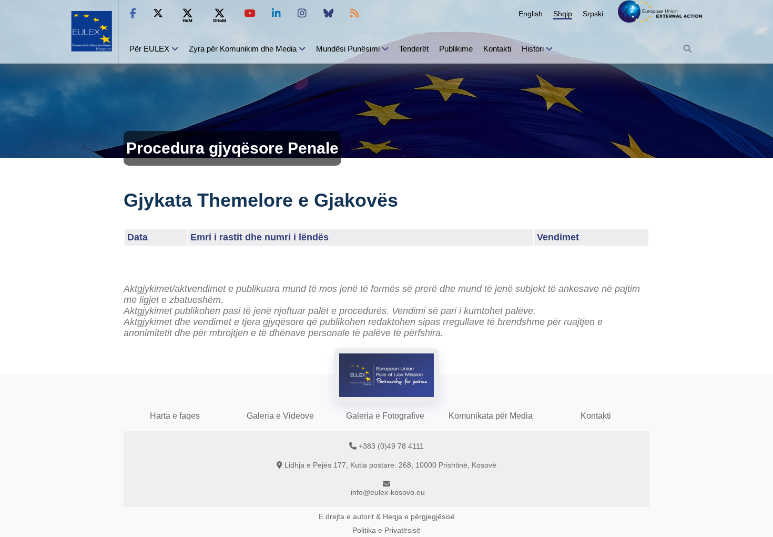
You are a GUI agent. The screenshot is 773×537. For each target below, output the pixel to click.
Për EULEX (149, 48)
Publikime (456, 48)
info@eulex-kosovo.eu (388, 492)
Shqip (562, 13)
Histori (533, 48)
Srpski (593, 13)
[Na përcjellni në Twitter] (158, 13)
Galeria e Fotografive (385, 415)
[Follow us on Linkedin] (276, 13)
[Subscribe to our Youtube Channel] (249, 13)
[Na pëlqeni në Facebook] (133, 13)
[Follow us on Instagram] (302, 13)
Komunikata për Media (491, 415)
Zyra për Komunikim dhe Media (243, 48)
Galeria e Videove (280, 415)
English (530, 13)
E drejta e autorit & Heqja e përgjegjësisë (387, 516)
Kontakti (497, 48)
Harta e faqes (175, 415)
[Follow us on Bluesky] (328, 13)
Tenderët (414, 48)
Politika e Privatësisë (386, 530)
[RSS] (354, 13)
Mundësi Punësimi (348, 48)
